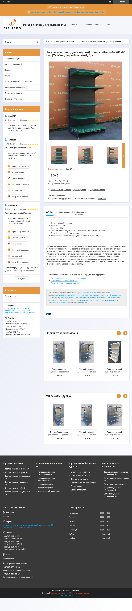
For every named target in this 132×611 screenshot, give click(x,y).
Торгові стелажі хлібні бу (15, 488)
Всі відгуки (21, 279)
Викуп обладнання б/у (14, 64)
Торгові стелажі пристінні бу (17, 469)
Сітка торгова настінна (80, 472)
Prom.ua (78, 591)
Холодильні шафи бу (46, 484)
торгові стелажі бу (84, 293)
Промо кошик (76, 486)
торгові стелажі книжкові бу (105, 300)
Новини (8, 70)
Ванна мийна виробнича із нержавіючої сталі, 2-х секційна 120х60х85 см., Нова (20, 221)
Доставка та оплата (13, 93)
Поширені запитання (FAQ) (16, 87)
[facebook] (47, 315)
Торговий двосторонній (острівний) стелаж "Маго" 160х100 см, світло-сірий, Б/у (22, 155)
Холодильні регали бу (47, 488)
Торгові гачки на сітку (80, 479)
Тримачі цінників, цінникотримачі (65, 283)
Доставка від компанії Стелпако (18, 82)
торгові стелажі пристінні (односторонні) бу (75, 295)
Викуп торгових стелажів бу (115, 484)
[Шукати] (37, 42)
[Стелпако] (12, 25)
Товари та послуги (92, 25)
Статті (7, 76)
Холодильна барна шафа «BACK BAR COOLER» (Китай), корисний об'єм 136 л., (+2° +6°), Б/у (22, 128)
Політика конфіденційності (80, 593)
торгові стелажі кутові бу (102, 295)
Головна (73, 25)
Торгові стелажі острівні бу (16, 472)
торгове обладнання (60, 303)
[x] (50, 315)
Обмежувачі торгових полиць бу (64, 281)
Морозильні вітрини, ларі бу (49, 491)
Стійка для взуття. (78, 490)
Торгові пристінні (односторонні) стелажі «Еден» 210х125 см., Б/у (114, 371)
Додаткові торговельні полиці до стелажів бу (70, 278)
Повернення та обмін (13, 99)
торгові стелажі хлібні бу (60, 300)
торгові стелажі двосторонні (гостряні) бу (82, 298)
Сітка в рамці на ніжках (80, 475)
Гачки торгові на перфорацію (83, 483)
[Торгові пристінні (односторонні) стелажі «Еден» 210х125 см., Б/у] (114, 352)
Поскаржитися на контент (59, 593)
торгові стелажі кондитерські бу (82, 300)
